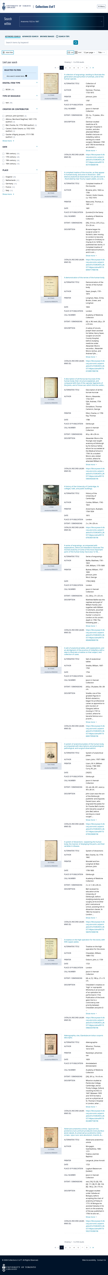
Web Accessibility (89, 1260)
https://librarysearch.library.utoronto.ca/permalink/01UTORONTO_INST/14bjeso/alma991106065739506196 (95, 731)
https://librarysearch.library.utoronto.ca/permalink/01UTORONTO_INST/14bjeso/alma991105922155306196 (95, 1226)
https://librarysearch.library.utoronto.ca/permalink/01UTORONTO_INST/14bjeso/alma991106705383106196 (95, 532)
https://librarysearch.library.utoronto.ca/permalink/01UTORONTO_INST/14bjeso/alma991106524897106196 (95, 1116)
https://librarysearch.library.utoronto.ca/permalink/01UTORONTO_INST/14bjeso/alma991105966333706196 (95, 1022)
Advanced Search (30, 36)
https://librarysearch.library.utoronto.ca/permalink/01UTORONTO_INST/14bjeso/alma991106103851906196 (95, 366)
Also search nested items (15, 76)
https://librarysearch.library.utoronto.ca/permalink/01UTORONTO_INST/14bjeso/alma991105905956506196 (95, 473)
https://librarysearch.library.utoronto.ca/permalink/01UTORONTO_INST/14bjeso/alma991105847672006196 (95, 927)
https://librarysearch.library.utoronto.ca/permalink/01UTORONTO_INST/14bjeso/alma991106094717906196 (95, 264)
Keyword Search (13, 36)
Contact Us (101, 1260)
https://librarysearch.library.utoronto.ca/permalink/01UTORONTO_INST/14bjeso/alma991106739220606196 (95, 829)
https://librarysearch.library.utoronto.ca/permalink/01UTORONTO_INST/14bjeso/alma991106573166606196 (95, 159)
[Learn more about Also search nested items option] (25, 76)
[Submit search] (75, 42)
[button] (20, 83)
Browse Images (47, 36)
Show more (90, 150)
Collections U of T (15, 1260)
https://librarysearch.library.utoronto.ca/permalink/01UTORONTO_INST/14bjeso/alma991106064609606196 (95, 635)
